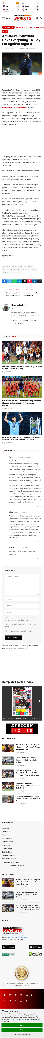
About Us (5, 828)
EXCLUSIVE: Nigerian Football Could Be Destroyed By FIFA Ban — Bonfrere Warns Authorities (28, 773)
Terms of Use (7, 838)
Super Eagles (21, 27)
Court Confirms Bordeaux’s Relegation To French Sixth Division (26, 760)
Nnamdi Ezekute (19, 305)
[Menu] (6, 18)
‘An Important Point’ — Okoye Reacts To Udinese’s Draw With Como (28, 799)
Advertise (5, 835)
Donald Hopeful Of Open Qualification (13, 294)
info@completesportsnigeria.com (17, 937)
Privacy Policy (7, 849)
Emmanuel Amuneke (29, 269)
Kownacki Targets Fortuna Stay (31, 294)
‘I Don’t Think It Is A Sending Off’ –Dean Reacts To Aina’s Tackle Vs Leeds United (28, 747)
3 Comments (20, 49)
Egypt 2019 (15, 269)
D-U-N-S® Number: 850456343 (13, 866)
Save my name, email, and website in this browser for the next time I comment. (22, 619)
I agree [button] (22, 1025)
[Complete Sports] (22, 18)
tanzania (17, 273)
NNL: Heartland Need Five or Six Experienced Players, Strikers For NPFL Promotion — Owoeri (21, 403)
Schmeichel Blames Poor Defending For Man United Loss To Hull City (22, 367)
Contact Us (6, 831)
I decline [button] (22, 1030)
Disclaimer (6, 845)
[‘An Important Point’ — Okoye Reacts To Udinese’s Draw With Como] (8, 799)
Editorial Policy (7, 852)
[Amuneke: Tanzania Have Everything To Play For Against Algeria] (22, 74)
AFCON (5, 31)
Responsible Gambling (10, 862)
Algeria (6, 269)
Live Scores (8, 27)
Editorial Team (7, 842)
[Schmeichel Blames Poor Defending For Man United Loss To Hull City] (22, 352)
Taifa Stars (7, 273)
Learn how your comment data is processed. (20, 647)
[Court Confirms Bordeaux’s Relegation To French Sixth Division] (8, 760)
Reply (39, 506)
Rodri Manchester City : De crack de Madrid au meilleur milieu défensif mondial (21, 438)
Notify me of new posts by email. (20, 631)
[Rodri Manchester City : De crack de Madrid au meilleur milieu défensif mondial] (22, 423)
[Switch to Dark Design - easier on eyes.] (41, 18)
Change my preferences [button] (22, 1034)
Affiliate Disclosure (9, 859)
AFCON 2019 (29, 266)
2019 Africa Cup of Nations (12, 266)
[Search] (37, 18)
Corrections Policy (9, 855)
